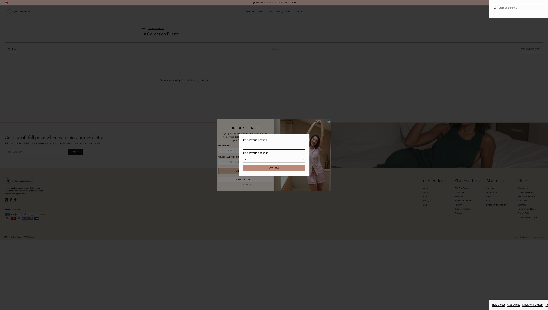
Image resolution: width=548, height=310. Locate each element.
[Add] (518, 80)
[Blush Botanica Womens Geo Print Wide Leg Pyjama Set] (508, 66)
